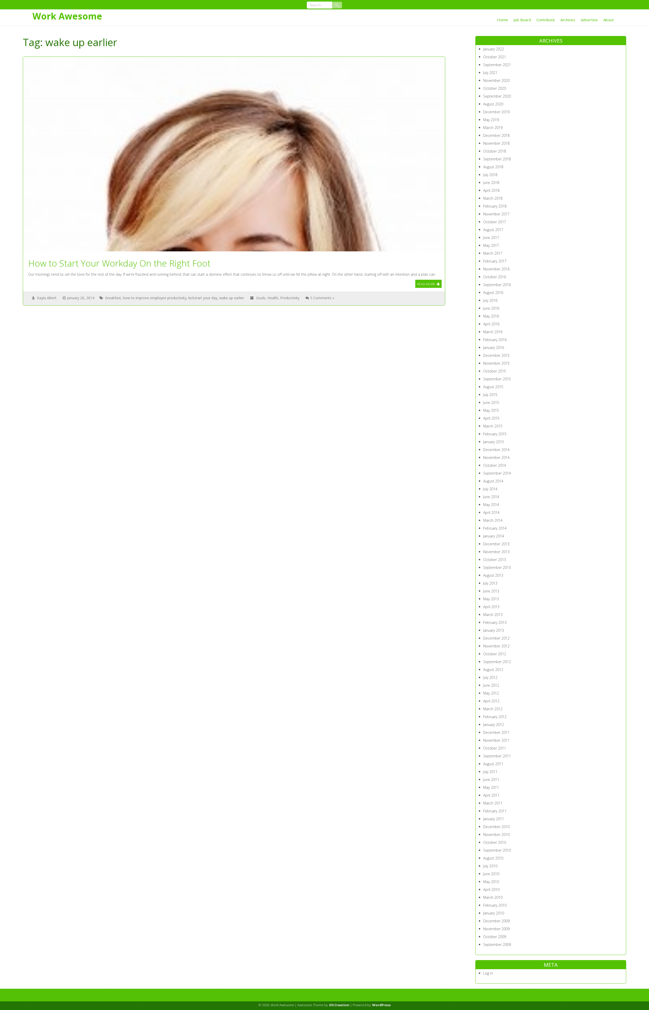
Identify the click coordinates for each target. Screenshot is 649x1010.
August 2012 (493, 669)
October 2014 (494, 465)
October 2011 (494, 748)
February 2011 (495, 811)
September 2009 (497, 944)
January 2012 (493, 724)
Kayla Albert (47, 297)
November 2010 (496, 834)
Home (502, 19)
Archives (568, 19)
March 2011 (492, 803)
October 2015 (494, 371)
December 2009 (496, 921)
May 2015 (491, 410)
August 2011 (493, 763)
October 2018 (494, 151)
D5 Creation (339, 1005)
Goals (260, 297)
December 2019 (496, 111)
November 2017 (496, 214)
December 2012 (496, 638)
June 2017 (491, 237)
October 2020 (494, 88)
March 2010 (492, 897)
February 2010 (495, 905)
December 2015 (496, 355)
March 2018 (492, 198)
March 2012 (492, 708)
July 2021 (490, 72)
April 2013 (491, 606)
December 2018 (496, 135)
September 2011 (497, 756)
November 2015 (496, 363)
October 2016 (494, 276)
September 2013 (497, 567)
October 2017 (494, 221)
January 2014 (493, 536)
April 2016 (491, 324)
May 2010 (491, 881)
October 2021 (494, 56)
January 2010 (493, 913)
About (608, 19)
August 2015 (493, 386)
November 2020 (496, 80)
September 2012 (497, 661)
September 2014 (497, 473)
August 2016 (493, 292)
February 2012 (495, 716)
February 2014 (495, 528)
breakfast (113, 297)
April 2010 (491, 889)
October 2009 (494, 936)
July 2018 (490, 174)
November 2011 (496, 740)
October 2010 (494, 842)
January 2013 (493, 630)
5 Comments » (322, 297)
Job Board (522, 19)
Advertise (589, 19)
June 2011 (491, 779)
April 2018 (491, 190)
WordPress (381, 1005)
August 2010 (493, 858)
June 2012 (491, 685)
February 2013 (495, 622)
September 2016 (497, 284)
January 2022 (493, 49)
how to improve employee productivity (154, 297)
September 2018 (497, 159)
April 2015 (491, 418)
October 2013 (494, 559)
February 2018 (495, 206)
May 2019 (491, 119)
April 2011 (491, 795)
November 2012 (496, 646)
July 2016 (490, 300)
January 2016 (493, 347)
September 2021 (497, 64)
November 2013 (496, 551)
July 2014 (490, 489)
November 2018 (496, 143)
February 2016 (495, 339)
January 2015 (493, 441)
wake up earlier (231, 297)
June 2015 (491, 402)
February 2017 (495, 261)
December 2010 (496, 826)
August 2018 (493, 166)
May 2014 (491, 504)
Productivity (289, 297)
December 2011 (496, 732)
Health (272, 297)
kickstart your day (202, 297)
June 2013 (491, 591)
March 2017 (492, 253)
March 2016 (492, 331)
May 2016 (491, 316)
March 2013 (492, 614)
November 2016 (496, 269)
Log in (488, 973)
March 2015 (492, 426)
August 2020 (493, 104)
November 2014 (496, 457)
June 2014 (491, 496)
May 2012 (491, 693)
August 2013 (493, 575)
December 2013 (496, 543)
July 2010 (490, 866)
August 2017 (493, 229)
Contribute (545, 19)
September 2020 (497, 96)
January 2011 (493, 818)
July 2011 (490, 771)
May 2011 (491, 787)
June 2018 (491, 182)
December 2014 (496, 449)
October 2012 (494, 653)
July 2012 (490, 677)
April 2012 (491, 701)
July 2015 (490, 394)
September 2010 (497, 850)
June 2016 (491, 308)
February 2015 (495, 434)
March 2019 (492, 127)
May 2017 (491, 245)
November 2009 (496, 928)
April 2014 (491, 512)
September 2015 (497, 379)
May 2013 (491, 598)
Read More (426, 284)
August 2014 (493, 481)
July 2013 (490, 583)
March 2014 (492, 520)
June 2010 (491, 873)
